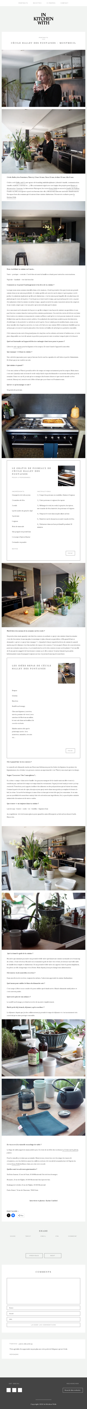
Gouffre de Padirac (72, 188)
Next (52, 1255)
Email (43, 1236)
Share (13, 1236)
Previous (34, 1255)
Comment (72, 1236)
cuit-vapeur (17, 347)
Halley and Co (21, 183)
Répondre (14, 1354)
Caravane (19, 188)
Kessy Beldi (53, 188)
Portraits (43, 37)
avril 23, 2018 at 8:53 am (26, 1344)
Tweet (28, 1236)
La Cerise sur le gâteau (70, 1150)
